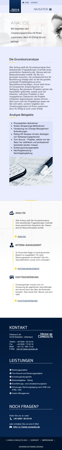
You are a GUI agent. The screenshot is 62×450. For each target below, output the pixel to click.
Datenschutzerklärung (31, 446)
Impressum (47, 440)
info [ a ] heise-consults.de (26, 426)
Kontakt (34, 3)
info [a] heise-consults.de (27, 349)
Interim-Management (29, 268)
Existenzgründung (28, 301)
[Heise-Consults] (15, 6)
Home (27, 3)
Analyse (22, 236)
